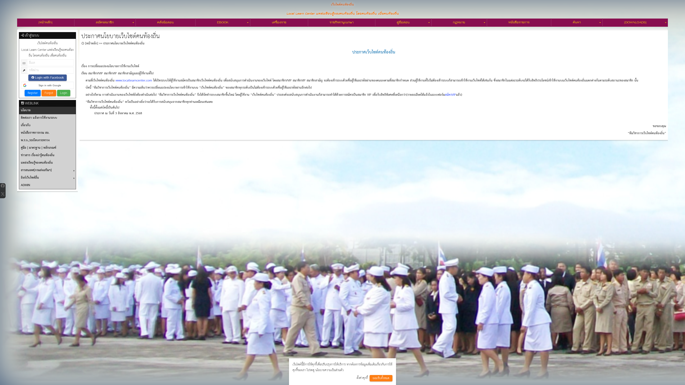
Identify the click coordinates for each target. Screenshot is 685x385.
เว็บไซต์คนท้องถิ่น (475, 199)
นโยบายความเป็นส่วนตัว (329, 370)
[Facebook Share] (2, 185)
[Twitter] (2, 193)
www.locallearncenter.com (134, 81)
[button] (47, 85)
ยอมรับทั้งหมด (381, 378)
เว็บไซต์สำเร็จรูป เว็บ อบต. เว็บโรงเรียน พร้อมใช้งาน (573, 199)
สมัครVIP (450, 95)
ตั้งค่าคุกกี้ (362, 378)
